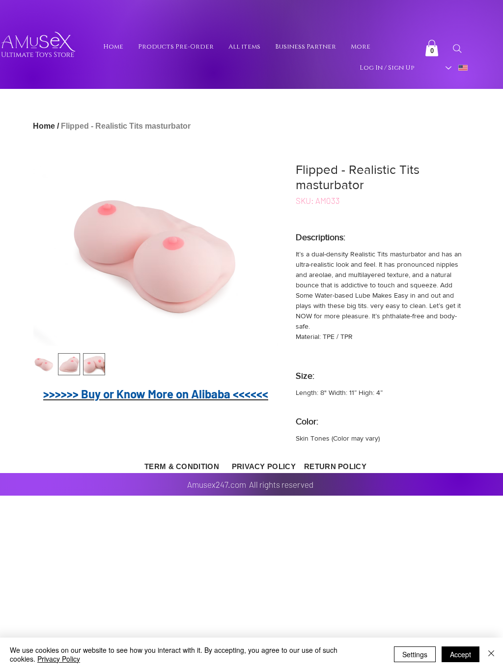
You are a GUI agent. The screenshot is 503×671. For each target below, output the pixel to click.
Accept (460, 654)
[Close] (491, 654)
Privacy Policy (58, 659)
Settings (414, 654)
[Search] (457, 48)
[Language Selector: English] (457, 68)
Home (44, 126)
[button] (432, 48)
